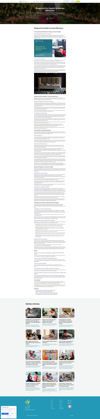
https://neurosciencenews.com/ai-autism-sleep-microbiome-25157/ (45, 290)
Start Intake (78, 1)
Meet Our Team (53, 408)
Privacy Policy (71, 415)
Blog (51, 404)
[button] (38, 1)
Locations (53, 1)
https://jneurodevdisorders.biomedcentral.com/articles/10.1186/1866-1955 (47, 294)
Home (34, 1)
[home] (23, 1)
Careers (44, 1)
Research (60, 405)
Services (41, 1)
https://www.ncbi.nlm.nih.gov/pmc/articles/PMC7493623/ (44, 291)
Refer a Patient (48, 1)
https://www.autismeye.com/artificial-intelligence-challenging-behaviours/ (46, 292)
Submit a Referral (61, 408)
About (37, 1)
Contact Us (72, 1)
